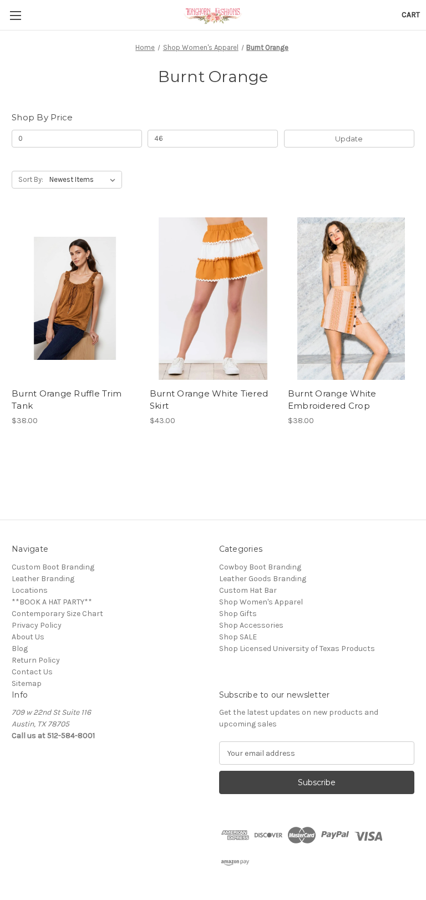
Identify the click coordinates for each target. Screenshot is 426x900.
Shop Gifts (238, 613)
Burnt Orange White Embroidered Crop (332, 399)
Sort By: (30, 179)
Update (349, 138)
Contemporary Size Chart (57, 613)
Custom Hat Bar (248, 590)
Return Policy (36, 660)
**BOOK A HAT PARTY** (52, 602)
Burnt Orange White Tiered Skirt (209, 399)
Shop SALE (238, 637)
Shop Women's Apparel (261, 602)
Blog (20, 648)
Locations (30, 590)
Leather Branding (43, 578)
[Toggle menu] (15, 15)
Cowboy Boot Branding (260, 567)
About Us (28, 637)
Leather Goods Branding (262, 578)
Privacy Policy (37, 625)
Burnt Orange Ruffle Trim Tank (66, 399)
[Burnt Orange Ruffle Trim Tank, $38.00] (74, 298)
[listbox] (84, 179)
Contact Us (32, 672)
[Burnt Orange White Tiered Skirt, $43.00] (213, 298)
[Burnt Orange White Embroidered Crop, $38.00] (351, 298)
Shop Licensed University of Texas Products (297, 648)
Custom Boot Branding (53, 567)
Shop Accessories (251, 625)
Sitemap (27, 683)
